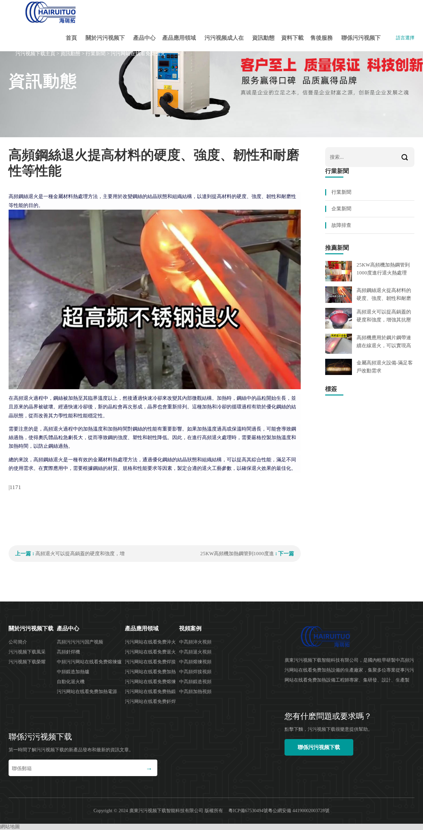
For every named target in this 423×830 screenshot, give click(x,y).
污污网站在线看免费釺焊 (150, 701)
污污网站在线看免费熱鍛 (150, 691)
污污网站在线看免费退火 (138, 53)
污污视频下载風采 (27, 651)
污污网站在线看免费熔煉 (150, 681)
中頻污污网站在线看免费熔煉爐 (89, 661)
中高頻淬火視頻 (195, 642)
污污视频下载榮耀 (27, 661)
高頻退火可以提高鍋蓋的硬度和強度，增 (80, 553)
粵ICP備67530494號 (248, 810)
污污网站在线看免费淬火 (150, 642)
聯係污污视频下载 (361, 43)
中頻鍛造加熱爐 (73, 671)
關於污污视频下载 (105, 43)
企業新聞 (341, 208)
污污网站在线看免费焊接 (150, 661)
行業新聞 (95, 53)
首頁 (71, 38)
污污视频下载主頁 (35, 53)
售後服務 (321, 38)
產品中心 (144, 38)
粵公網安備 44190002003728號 (298, 810)
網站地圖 (10, 826)
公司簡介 (18, 642)
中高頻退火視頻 (195, 651)
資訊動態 (263, 38)
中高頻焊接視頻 (195, 671)
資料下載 (292, 38)
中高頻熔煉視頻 (195, 661)
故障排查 (341, 225)
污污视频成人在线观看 (224, 43)
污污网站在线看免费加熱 (150, 671)
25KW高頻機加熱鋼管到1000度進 (237, 553)
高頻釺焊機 (68, 651)
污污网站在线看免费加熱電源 (87, 691)
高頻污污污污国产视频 (80, 642)
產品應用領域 (179, 38)
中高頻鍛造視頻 (195, 681)
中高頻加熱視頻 (195, 691)
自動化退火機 (71, 681)
